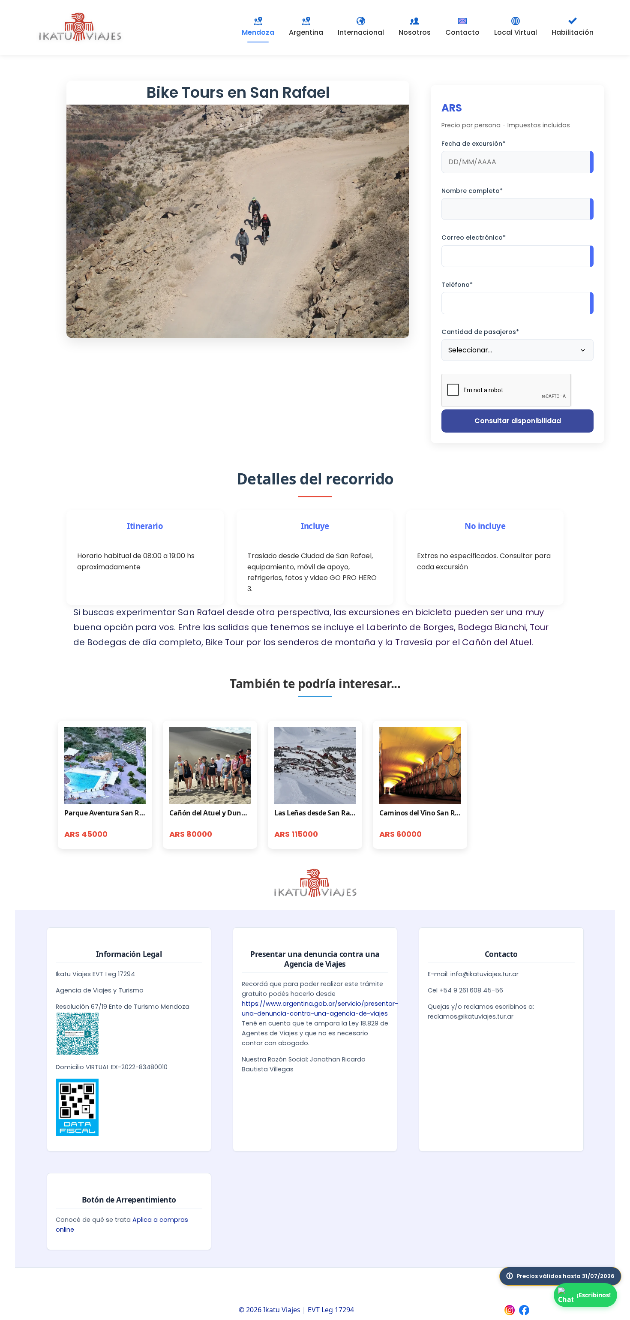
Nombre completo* (472, 190)
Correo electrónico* (473, 237)
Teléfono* (457, 284)
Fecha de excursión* (473, 143)
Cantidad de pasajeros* (480, 332)
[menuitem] (306, 27)
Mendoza (258, 32)
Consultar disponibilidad (517, 421)
